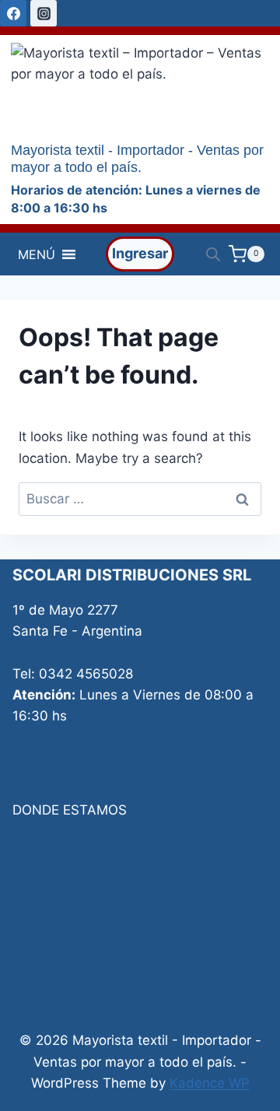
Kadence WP (210, 1083)
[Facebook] (13, 13)
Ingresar (140, 253)
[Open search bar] (213, 254)
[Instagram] (43, 13)
